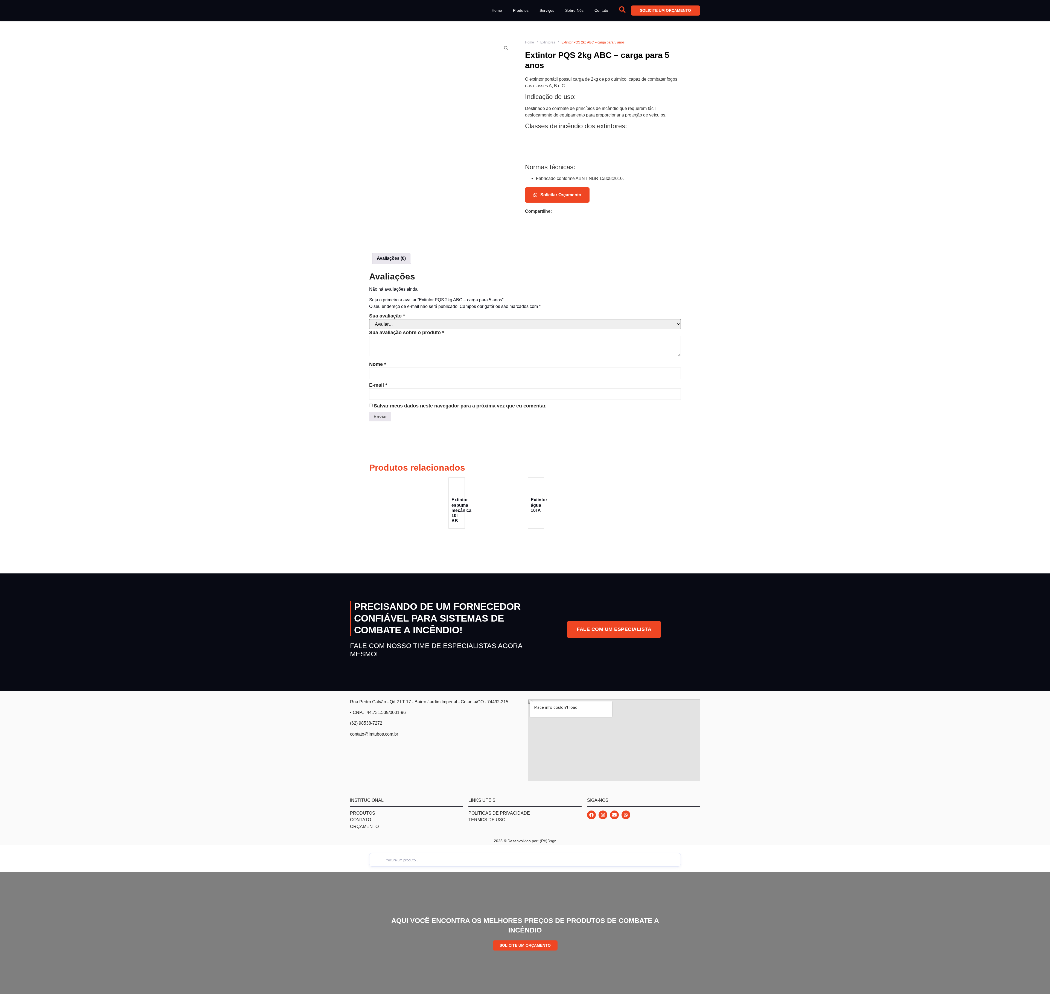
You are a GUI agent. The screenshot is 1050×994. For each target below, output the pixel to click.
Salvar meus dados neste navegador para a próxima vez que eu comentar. (460, 405)
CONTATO (360, 819)
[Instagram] (603, 815)
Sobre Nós (574, 10)
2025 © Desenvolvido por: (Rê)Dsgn (525, 841)
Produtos (521, 10)
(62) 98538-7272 (366, 723)
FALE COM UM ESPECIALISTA (614, 629)
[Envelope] (614, 815)
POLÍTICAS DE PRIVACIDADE (499, 813)
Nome (377, 364)
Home (497, 10)
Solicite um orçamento (665, 10)
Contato (601, 10)
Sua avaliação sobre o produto (406, 332)
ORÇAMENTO (364, 826)
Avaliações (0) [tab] (391, 258)
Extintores (547, 42)
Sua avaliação (387, 315)
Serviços (546, 10)
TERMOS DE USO (486, 819)
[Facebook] (591, 815)
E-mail (378, 385)
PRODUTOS (362, 813)
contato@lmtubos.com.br (374, 734)
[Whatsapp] (626, 815)
